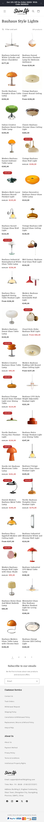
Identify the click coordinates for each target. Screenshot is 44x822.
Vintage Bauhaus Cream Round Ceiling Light (32, 93)
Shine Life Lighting (18, 815)
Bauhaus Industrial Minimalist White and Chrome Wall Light (32, 536)
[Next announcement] (41, 3)
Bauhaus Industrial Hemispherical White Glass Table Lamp (11, 261)
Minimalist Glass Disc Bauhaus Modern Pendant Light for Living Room (30, 605)
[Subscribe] (36, 681)
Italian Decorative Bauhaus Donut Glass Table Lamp (32, 194)
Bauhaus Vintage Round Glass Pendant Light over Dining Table (11, 399)
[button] (4, 11)
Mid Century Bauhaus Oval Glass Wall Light (32, 260)
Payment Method (11, 748)
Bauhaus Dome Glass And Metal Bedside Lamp (11, 603)
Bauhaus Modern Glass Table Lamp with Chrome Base (10, 641)
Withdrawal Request (12, 707)
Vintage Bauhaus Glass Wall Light (30, 159)
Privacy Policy (10, 753)
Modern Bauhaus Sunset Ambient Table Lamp (9, 160)
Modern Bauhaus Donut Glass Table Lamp (10, 331)
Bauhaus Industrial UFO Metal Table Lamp (31, 569)
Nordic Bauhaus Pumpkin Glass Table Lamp (11, 93)
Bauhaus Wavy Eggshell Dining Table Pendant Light (11, 295)
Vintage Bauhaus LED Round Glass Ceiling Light (32, 228)
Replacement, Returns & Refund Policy (19, 722)
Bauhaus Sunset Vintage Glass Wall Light (10, 228)
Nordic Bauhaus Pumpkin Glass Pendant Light (29, 502)
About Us (8, 742)
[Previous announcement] (3, 3)
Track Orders (9, 701)
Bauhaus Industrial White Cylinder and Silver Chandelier (11, 57)
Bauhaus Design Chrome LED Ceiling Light (31, 641)
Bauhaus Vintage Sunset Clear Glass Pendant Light (31, 468)
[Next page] (31, 657)
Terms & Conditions (12, 758)
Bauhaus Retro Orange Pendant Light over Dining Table (32, 434)
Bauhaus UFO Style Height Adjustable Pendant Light (31, 398)
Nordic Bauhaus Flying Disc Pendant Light (11, 434)
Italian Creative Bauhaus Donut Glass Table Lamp (11, 127)
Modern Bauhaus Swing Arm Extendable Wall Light (30, 296)
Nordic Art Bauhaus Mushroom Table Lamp (11, 468)
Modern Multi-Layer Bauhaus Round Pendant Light (11, 194)
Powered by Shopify (30, 815)
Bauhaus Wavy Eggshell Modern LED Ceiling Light (11, 536)
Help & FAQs (9, 728)
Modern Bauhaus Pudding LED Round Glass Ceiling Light (31, 365)
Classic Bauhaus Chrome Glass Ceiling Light (32, 127)
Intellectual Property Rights (15, 763)
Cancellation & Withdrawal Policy (17, 717)
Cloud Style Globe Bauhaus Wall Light (31, 330)
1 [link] (12, 657)
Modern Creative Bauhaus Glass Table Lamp (11, 365)
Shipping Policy (10, 712)
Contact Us (9, 696)
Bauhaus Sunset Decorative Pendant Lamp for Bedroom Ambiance (31, 58)
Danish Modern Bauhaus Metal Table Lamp (11, 502)
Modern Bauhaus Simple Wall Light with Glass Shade (10, 569)
